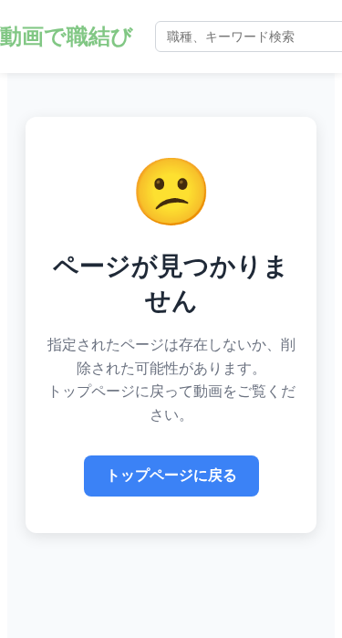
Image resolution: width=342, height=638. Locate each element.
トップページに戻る (171, 475)
